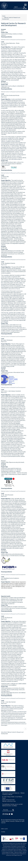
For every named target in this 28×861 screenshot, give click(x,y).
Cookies (3, 831)
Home (3, 16)
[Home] (3, 6)
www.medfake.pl (12, 685)
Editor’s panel (4, 828)
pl (23, 8)
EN (26, 8)
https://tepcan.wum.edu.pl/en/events (15, 462)
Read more (3, 44)
